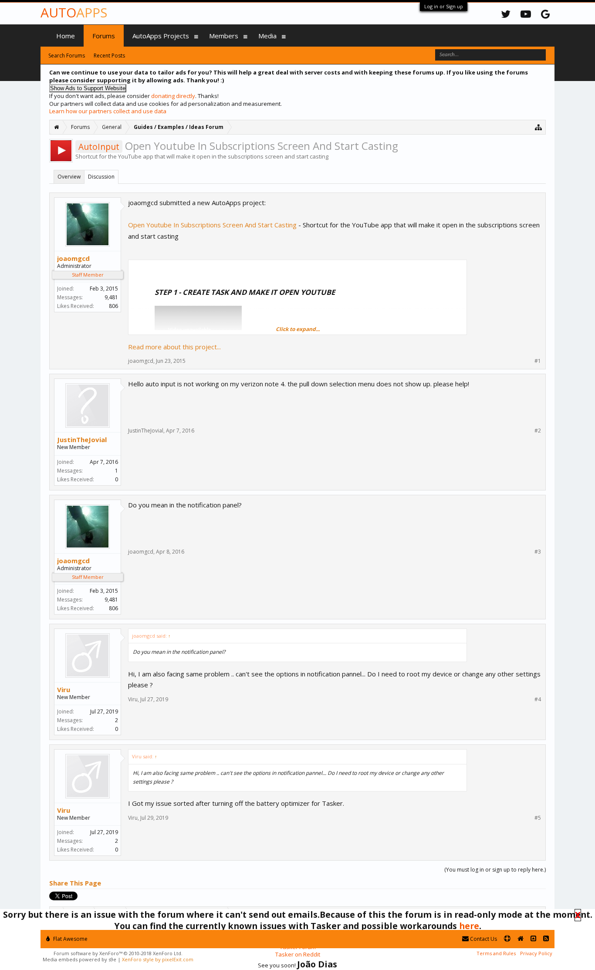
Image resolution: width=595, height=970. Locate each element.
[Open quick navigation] (538, 127)
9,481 (111, 297)
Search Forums (66, 55)
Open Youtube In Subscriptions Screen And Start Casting (212, 224)
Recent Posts (109, 55)
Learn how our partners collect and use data (107, 111)
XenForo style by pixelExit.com (157, 959)
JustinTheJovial (82, 439)
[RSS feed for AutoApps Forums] (546, 939)
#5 (537, 818)
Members (223, 35)
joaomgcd (73, 258)
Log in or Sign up (443, 6)
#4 (537, 699)
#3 (537, 551)
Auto (74, 12)
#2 (537, 430)
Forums (103, 35)
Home (65, 35)
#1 (537, 361)
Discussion (101, 176)
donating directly (173, 96)
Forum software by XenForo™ (118, 953)
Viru (63, 689)
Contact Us (483, 939)
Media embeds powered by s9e (79, 959)
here (469, 926)
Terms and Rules (496, 953)
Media (267, 35)
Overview (69, 176)
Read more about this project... (174, 346)
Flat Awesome (70, 939)
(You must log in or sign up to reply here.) (495, 869)
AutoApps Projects (160, 35)
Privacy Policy (536, 953)
